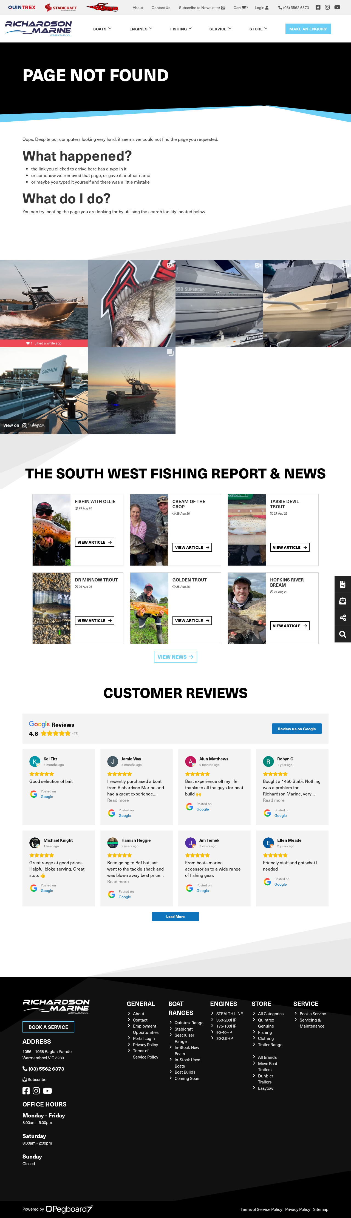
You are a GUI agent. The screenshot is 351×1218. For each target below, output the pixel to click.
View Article (92, 542)
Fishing (178, 29)
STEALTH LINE (229, 1014)
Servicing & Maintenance (312, 1023)
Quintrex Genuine (266, 1023)
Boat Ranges (180, 1008)
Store (256, 29)
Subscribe (37, 1079)
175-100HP (226, 1026)
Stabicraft (184, 1029)
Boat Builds (185, 1072)
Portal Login (144, 1038)
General (141, 1003)
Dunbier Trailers (265, 1079)
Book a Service (48, 1026)
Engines (223, 1003)
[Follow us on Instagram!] (37, 1092)
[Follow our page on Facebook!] (318, 7)
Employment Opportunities (145, 1029)
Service (306, 1003)
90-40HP (224, 1032)
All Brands (267, 1057)
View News (172, 656)
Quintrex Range (189, 1023)
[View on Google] (34, 761)
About (138, 7)
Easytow (265, 1088)
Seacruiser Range (184, 1038)
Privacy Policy (145, 1045)
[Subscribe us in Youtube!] (48, 1092)
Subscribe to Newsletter (200, 7)
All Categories (271, 1014)
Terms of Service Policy (145, 1054)
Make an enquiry (308, 29)
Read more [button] (118, 800)
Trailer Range (270, 1045)
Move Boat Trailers (267, 1066)
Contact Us (161, 7)
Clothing (266, 1038)
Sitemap (321, 1209)
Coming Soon (187, 1078)
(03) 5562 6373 (46, 1068)
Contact (140, 1020)
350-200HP (226, 1020)
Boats (100, 29)
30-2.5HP (224, 1038)
